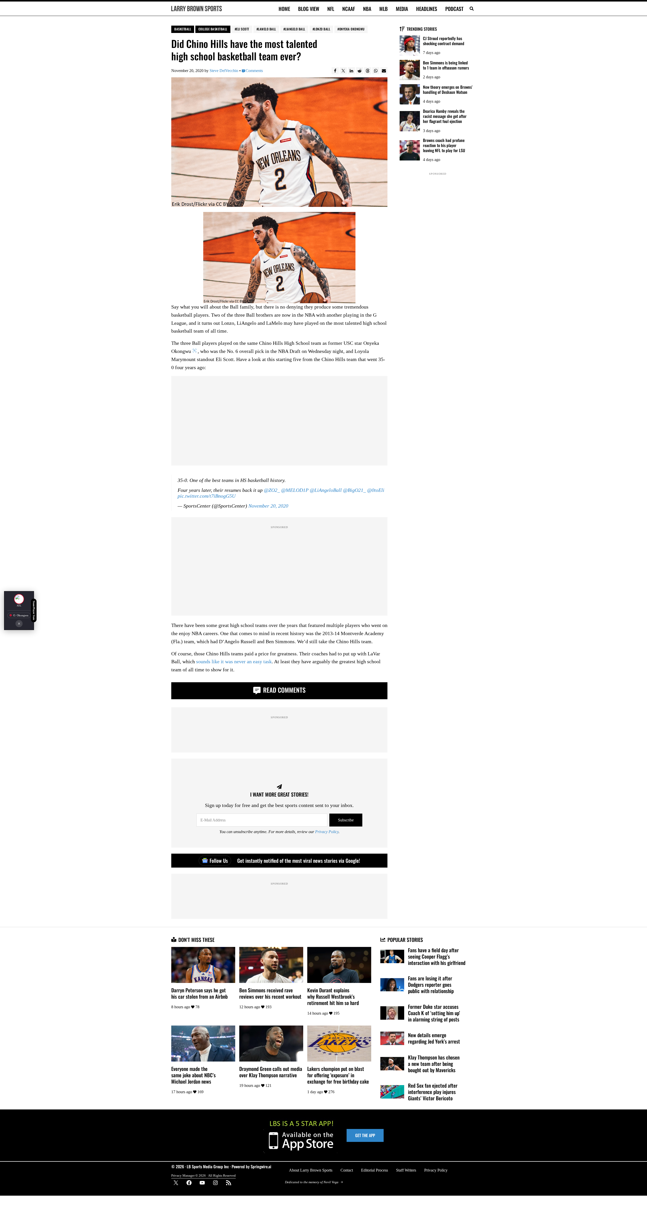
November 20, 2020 (268, 506)
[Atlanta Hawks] (19, 599)
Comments (254, 70)
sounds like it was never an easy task (234, 662)
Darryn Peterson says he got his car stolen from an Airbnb (199, 993)
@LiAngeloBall (326, 490)
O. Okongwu (20, 615)
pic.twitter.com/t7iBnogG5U (206, 496)
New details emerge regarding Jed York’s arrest (434, 1038)
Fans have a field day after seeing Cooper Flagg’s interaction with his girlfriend (436, 956)
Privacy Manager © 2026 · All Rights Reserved (203, 1175)
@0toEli (375, 490)
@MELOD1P (295, 490)
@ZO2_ (272, 490)
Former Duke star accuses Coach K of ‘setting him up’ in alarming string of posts (434, 1012)
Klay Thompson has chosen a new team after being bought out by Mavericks (433, 1063)
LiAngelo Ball (295, 29)
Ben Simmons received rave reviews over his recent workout (270, 993)
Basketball (182, 29)
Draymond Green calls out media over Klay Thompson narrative (270, 1072)
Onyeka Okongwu (352, 29)
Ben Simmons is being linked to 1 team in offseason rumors (446, 65)
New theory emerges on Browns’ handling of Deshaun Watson (447, 89)
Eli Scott (242, 29)
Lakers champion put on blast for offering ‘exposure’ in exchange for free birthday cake (338, 1075)
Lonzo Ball (322, 29)
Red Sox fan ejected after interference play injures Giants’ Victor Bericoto (432, 1091)
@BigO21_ (354, 490)
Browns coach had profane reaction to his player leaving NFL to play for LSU (444, 145)
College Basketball (212, 29)
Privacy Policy (326, 831)
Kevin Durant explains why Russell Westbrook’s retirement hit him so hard (333, 996)
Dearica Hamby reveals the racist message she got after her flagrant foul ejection (445, 116)
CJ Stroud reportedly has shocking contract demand (443, 41)
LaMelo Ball (267, 29)
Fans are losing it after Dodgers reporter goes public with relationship (431, 984)
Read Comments (283, 689)
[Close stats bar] (19, 623)
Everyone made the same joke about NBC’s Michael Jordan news (193, 1075)
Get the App (365, 1135)
